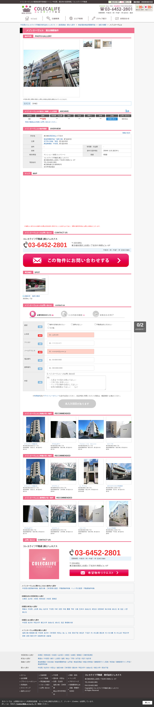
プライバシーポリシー (51, 396)
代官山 (59, 633)
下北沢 (87, 633)
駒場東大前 (69, 622)
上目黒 (36, 609)
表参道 (48, 636)
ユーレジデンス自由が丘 (30, 444)
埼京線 (112, 662)
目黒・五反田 (58, 681)
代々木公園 (95, 633)
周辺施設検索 (45, 681)
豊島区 (54, 599)
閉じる (147, 703)
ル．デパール (83, 486)
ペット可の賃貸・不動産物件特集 (83, 588)
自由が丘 (88, 609)
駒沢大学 (33, 636)
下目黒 (51, 609)
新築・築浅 (73, 675)
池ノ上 (64, 633)
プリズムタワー (56, 444)
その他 (52, 328)
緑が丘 (114, 609)
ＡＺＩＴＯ (110, 444)
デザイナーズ (74, 681)
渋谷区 (48, 599)
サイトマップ (25, 688)
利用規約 (37, 396)
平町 (72, 609)
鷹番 (68, 609)
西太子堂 (75, 633)
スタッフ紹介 (45, 685)
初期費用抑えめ (74, 685)
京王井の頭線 (48, 141)
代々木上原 (118, 633)
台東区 (24, 599)
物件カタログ (25, 691)
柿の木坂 (108, 609)
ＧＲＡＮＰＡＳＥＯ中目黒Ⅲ (115, 486)
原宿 (27, 636)
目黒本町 (101, 609)
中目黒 (55, 143)
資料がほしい (77, 324)
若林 (23, 636)
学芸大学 (37, 622)
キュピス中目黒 (111, 528)
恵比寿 (101, 633)
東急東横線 (48, 143)
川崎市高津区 (88, 655)
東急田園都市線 (49, 139)
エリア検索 (44, 678)
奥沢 (52, 658)
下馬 (72, 658)
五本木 (81, 609)
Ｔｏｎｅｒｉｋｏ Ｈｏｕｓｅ (88, 444)
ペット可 (72, 678)
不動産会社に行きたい (104, 324)
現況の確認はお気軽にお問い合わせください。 (41, 122)
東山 (54, 136)
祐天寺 (45, 609)
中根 (64, 609)
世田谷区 (42, 599)
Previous (25, 67)
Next (77, 67)
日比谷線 (50, 662)
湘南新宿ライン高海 (101, 662)
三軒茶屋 (53, 633)
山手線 (70, 662)
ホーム (23, 675)
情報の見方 (126, 133)
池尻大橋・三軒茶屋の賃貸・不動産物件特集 (54, 588)
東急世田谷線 (42, 664)
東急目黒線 (78, 662)
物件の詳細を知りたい (57, 324)
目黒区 (50, 136)
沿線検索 (43, 675)
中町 (56, 609)
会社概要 (24, 678)
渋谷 (69, 633)
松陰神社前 (41, 636)
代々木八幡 (109, 633)
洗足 (121, 609)
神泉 (56, 141)
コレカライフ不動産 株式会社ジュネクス (103, 675)
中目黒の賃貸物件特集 (30, 588)
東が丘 (24, 612)
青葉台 (24, 609)
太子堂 (77, 658)
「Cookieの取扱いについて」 (25, 704)
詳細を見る (112, 119)
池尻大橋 (59, 139)
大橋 (76, 609)
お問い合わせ (45, 688)
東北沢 (81, 633)
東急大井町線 (88, 662)
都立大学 (44, 622)
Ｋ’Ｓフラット (55, 486)
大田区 (36, 599)
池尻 (62, 658)
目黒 (60, 609)
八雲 (126, 609)
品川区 (30, 599)
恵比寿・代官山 (58, 678)
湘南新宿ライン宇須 (123, 662)
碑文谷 (94, 609)
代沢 (83, 658)
